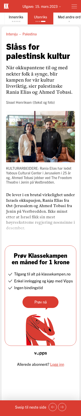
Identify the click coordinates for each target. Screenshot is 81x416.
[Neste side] (62, 407)
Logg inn (57, 364)
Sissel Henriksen (19, 102)
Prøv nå (40, 301)
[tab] (16, 18)
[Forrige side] (53, 407)
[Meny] (74, 6)
